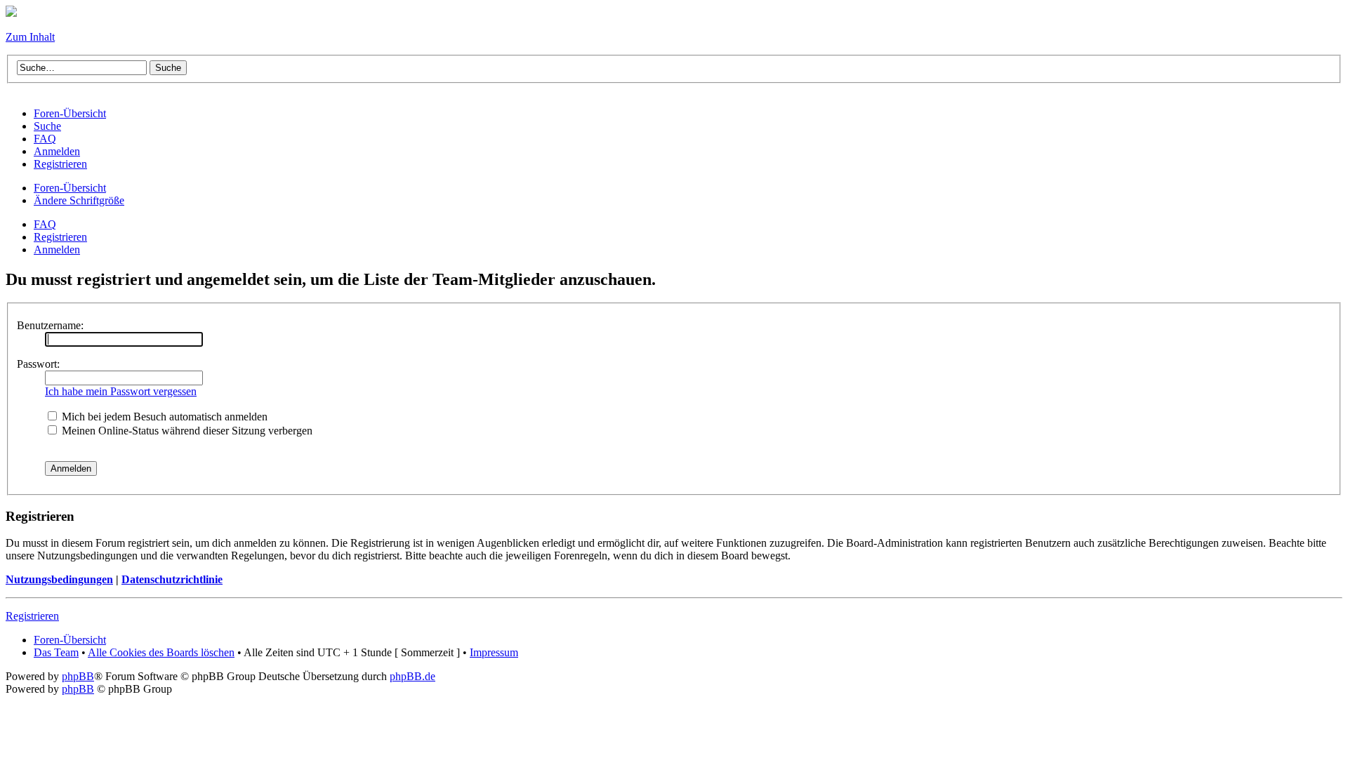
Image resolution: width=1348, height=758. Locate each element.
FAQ (45, 224)
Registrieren (60, 237)
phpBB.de (412, 676)
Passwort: (38, 364)
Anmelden (57, 249)
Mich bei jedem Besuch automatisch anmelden (163, 417)
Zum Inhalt (30, 37)
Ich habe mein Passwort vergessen (121, 391)
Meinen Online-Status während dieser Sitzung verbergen (185, 431)
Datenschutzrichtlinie (172, 579)
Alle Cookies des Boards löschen (161, 652)
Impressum (494, 652)
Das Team (56, 652)
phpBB (78, 676)
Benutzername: (50, 325)
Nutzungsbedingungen (59, 579)
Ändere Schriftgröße (79, 200)
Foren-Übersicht (70, 188)
